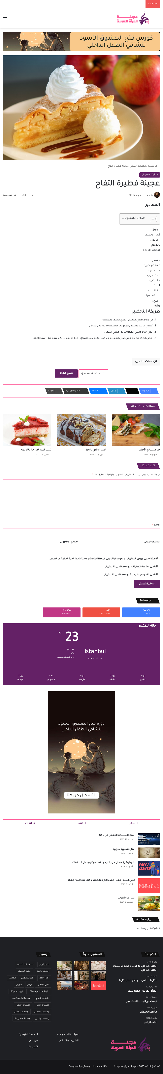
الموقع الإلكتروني (69, 542)
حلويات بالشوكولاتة (39, 991)
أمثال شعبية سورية (124, 849)
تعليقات (30, 823)
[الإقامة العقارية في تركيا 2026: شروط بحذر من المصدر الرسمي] (64, 985)
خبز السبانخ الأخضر (149, 450)
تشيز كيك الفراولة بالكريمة (36, 450)
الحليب (12, 978)
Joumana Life (100, 1066)
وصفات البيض (23, 1005)
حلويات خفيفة (17, 991)
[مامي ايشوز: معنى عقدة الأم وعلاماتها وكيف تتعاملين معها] (149, 885)
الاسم (156, 525)
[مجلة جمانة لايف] (132, 18)
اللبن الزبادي (43, 985)
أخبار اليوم (44, 964)
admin (150, 195)
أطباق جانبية (43, 971)
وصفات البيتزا (42, 1005)
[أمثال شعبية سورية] (149, 852)
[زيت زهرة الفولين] (149, 903)
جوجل (19, 985)
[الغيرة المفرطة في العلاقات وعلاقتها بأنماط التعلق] (98, 975)
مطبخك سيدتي (138, 166)
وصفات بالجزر (42, 1018)
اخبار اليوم (44, 978)
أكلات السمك (24, 971)
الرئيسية (152, 166)
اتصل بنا (33, 1047)
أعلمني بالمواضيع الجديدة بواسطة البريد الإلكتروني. (130, 575)
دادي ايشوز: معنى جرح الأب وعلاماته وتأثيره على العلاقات (103, 862)
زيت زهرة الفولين (125, 898)
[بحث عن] (158, 19)
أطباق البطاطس (25, 964)
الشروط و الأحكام (69, 1040)
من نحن (33, 1040)
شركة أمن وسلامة (147, 928)
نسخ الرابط (66, 373)
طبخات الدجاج (42, 998)
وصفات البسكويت (21, 998)
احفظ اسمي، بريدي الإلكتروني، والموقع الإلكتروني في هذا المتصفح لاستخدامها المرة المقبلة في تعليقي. (103, 559)
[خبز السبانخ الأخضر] (136, 430)
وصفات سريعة (22, 1018)
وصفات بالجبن (21, 1012)
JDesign (87, 1066)
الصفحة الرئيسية (28, 1034)
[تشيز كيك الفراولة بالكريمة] (27, 430)
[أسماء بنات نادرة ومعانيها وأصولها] (98, 965)
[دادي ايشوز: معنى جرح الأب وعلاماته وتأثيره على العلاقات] (149, 868)
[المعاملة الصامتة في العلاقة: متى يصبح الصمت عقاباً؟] (64, 975)
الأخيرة (82, 823)
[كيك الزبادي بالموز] (81, 430)
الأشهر (134, 823)
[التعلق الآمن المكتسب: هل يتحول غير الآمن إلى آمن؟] (64, 965)
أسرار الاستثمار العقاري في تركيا (117, 835)
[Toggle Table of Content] (151, 219)
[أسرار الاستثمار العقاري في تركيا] (149, 839)
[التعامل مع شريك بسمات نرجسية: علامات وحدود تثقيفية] (81, 975)
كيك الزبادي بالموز (96, 450)
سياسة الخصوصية (68, 1034)
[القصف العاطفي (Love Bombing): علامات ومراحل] (81, 985)
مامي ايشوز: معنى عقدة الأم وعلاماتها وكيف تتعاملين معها (101, 880)
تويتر (29, 985)
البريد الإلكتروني (151, 542)
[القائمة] (5, 19)
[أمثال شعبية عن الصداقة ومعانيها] (81, 965)
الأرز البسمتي (27, 978)
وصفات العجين (145, 361)
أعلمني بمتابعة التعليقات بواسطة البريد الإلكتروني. (130, 567)
